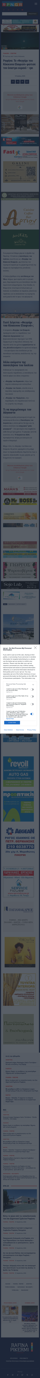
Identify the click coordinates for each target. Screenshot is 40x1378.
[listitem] (20, 684)
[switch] (32, 689)
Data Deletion (8, 730)
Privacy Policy (31, 730)
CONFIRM (12, 722)
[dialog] (20, 689)
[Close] (36, 648)
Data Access (20, 730)
